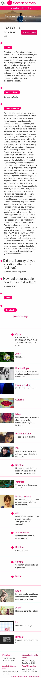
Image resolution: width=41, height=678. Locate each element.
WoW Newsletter (29, 666)
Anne (18, 353)
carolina (19, 561)
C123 (18, 334)
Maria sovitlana (23, 496)
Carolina (19, 399)
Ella (17, 448)
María (18, 576)
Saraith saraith (22, 532)
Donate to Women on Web (9, 667)
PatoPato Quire (23, 433)
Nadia (18, 590)
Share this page (21, 316)
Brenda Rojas (22, 368)
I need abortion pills (20, 8)
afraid (7, 47)
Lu (16, 622)
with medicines (11, 92)
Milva (18, 414)
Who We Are (7, 655)
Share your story (29, 32)
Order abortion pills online (30, 656)
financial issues (12, 108)
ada (17, 513)
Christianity (10, 310)
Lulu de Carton (22, 385)
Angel (18, 607)
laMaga (19, 636)
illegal (7, 297)
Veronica (19, 481)
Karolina (19, 464)
